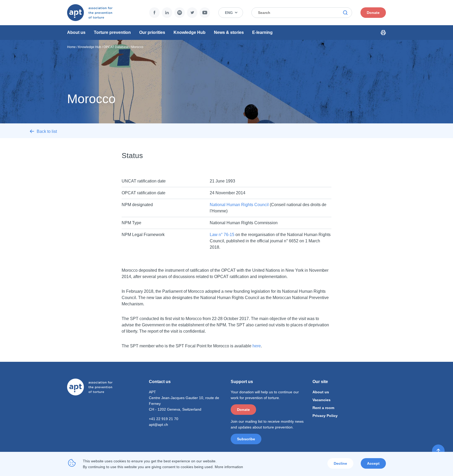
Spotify (179, 12)
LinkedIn (167, 12)
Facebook (154, 12)
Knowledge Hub (190, 32)
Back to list (47, 131)
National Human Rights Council (239, 204)
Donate (373, 13)
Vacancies (321, 400)
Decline (340, 463)
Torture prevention (112, 32)
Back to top (438, 450)
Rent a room (323, 408)
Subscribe (246, 439)
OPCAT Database (116, 47)
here (256, 346)
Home (71, 47)
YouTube (204, 12)
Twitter (192, 12)
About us (76, 32)
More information (229, 467)
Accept (373, 463)
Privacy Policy (325, 416)
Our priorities (152, 32)
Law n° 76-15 (222, 234)
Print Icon (383, 32)
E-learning (262, 32)
